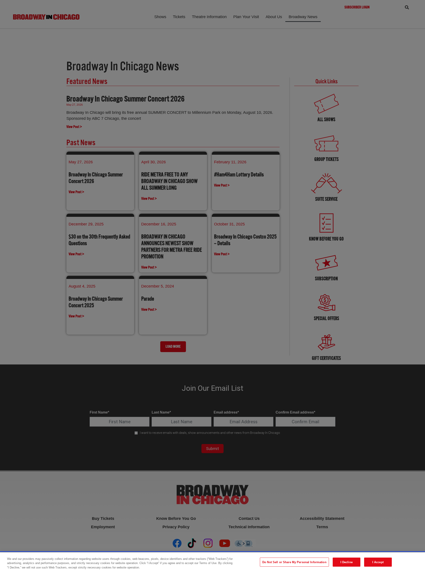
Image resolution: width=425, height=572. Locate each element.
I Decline (346, 562)
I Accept (378, 562)
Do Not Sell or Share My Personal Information (294, 562)
